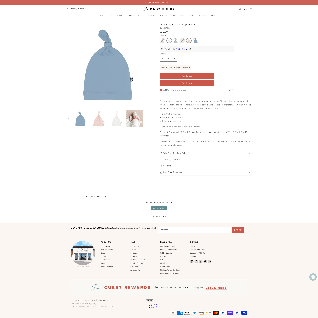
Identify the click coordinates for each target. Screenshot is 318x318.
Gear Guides (165, 267)
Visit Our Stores (107, 249)
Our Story (104, 256)
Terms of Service (76, 300)
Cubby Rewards (183, 49)
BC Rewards (135, 256)
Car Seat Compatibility (169, 246)
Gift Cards (134, 267)
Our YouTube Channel (198, 249)
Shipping (133, 253)
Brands (103, 263)
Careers (103, 253)
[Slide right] (147, 118)
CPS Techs (164, 263)
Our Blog (193, 246)
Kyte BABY (165, 28)
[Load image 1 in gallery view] (80, 118)
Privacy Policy (90, 300)
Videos (162, 260)
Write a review (159, 208)
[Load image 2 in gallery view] (98, 118)
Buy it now (187, 83)
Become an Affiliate (197, 253)
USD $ (149, 301)
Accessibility (135, 270)
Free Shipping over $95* (76, 9)
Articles (163, 256)
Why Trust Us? (106, 246)
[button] (240, 9)
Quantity (163, 53)
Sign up (238, 230)
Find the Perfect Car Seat (169, 270)
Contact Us (134, 246)
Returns (133, 249)
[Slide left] (68, 118)
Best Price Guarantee (138, 260)
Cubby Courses (166, 253)
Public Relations (107, 267)
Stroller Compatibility (168, 249)
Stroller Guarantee (137, 263)
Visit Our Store (83, 267)
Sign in (230, 90)
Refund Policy (103, 300)
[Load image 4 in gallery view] (134, 118)
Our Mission (105, 260)
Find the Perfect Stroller (169, 273)
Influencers (194, 256)
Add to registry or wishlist (174, 90)
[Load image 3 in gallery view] (116, 118)
